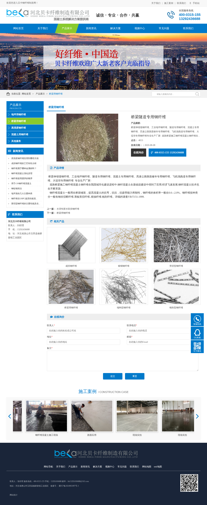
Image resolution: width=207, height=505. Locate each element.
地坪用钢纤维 (18, 114)
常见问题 (164, 28)
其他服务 (16, 141)
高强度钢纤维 (18, 127)
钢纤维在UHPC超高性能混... (24, 198)
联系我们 (181, 3)
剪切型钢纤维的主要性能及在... (25, 203)
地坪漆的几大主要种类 (21, 193)
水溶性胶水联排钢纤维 (68, 209)
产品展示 (67, 28)
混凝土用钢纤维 (19, 134)
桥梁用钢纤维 (56, 94)
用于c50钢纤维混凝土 (21, 183)
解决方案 (115, 28)
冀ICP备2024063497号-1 (69, 486)
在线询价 (138, 152)
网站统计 (13, 495)
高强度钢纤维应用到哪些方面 (25, 158)
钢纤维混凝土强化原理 (21, 173)
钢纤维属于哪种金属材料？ (24, 168)
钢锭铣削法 (16, 188)
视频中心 (140, 28)
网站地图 (146, 466)
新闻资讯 (91, 28)
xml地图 (158, 466)
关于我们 (155, 3)
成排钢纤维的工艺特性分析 (24, 163)
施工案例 (168, 3)
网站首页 (18, 28)
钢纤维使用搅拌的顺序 (21, 178)
